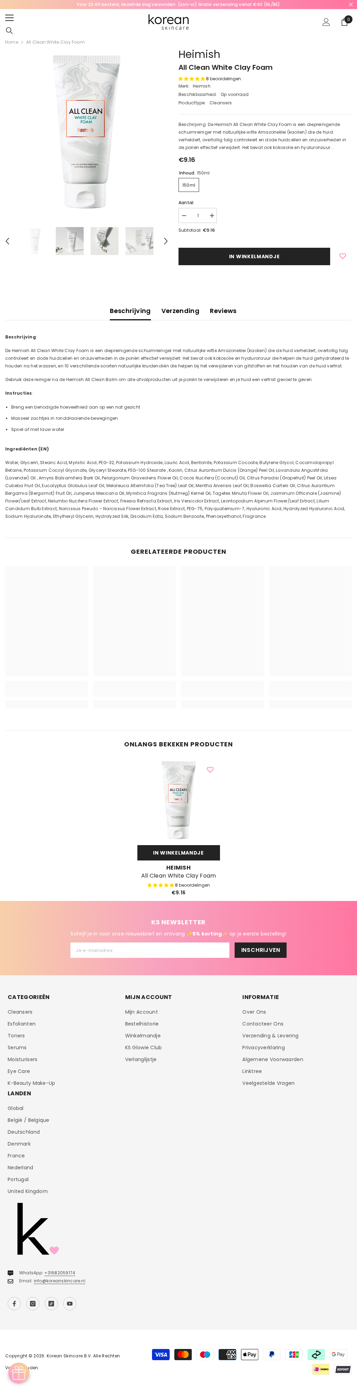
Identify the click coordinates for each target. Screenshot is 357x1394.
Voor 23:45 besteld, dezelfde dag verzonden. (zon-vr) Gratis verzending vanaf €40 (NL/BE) (178, 4)
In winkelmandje (254, 256)
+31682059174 (59, 1273)
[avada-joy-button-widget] (18, 1373)
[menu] (9, 18)
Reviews (223, 310)
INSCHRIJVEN (260, 950)
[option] (178, 4)
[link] (46, 693)
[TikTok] (51, 1303)
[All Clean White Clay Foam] (178, 800)
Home (11, 42)
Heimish (199, 54)
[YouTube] (69, 1303)
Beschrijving (130, 310)
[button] (7, 241)
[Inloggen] (326, 22)
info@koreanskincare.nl (59, 1281)
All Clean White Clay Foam (178, 876)
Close (351, 4)
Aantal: (186, 203)
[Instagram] (32, 1303)
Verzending (180, 310)
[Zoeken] (9, 31)
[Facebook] (14, 1303)
